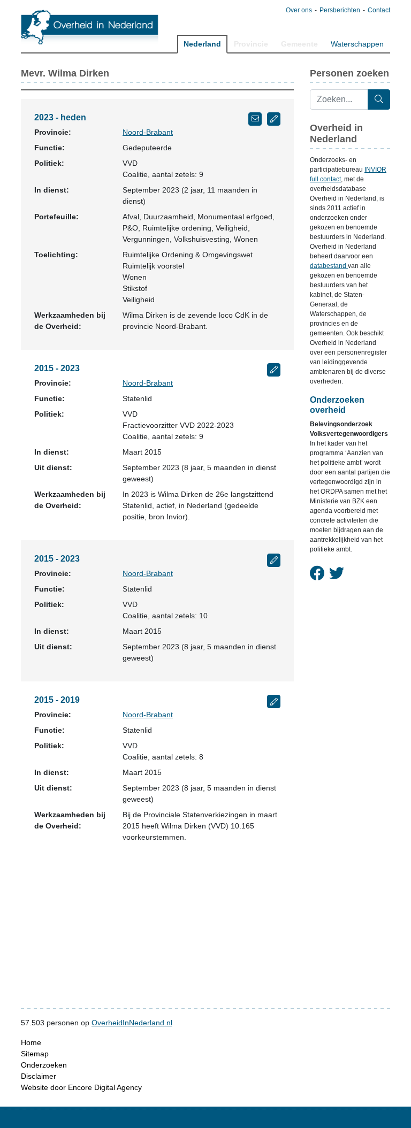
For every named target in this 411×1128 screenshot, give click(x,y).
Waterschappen (357, 44)
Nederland (202, 44)
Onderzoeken (44, 1065)
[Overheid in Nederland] (90, 27)
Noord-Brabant (148, 132)
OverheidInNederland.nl (132, 1022)
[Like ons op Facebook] (317, 574)
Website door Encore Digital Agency (81, 1087)
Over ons (299, 10)
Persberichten (339, 10)
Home (31, 1042)
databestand (329, 266)
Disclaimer (38, 1076)
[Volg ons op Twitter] (336, 574)
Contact (379, 10)
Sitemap (35, 1053)
